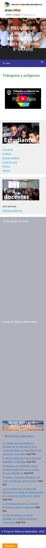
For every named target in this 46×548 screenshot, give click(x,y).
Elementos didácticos (12, 211)
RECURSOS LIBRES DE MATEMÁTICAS (23, 33)
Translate (38, 15)
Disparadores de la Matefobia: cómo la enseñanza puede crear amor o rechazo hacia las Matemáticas (20, 469)
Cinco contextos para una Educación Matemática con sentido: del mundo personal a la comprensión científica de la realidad (22, 492)
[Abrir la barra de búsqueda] (42, 62)
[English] (6, 10)
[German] (15, 10)
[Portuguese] (9, 10)
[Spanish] (19, 10)
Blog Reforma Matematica (19, 436)
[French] (12, 10)
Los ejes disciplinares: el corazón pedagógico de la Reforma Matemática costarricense (20, 519)
